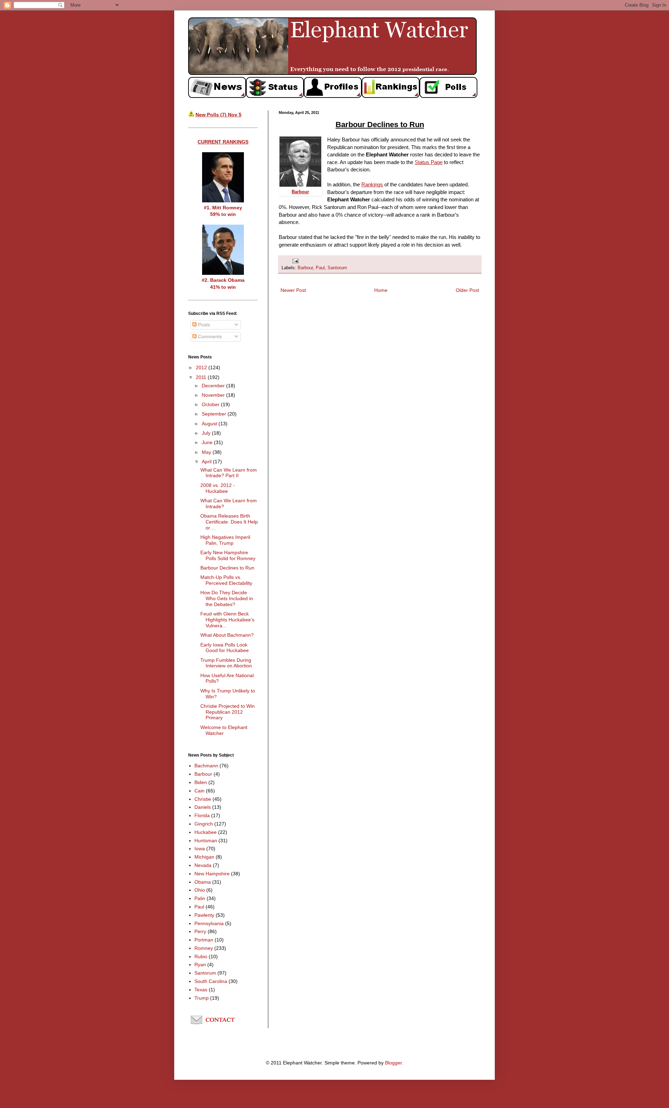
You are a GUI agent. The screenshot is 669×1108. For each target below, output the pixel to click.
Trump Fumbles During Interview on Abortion (226, 663)
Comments (209, 336)
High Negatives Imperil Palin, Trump (225, 540)
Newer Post (293, 290)
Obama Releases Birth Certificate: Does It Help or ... (229, 521)
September (215, 414)
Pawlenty (204, 915)
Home (380, 290)
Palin (199, 898)
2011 (202, 377)
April (207, 461)
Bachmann (206, 765)
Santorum (337, 267)
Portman (203, 940)
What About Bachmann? (227, 635)
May (207, 452)
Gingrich (203, 824)
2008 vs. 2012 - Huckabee (217, 488)
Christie (202, 799)
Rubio (200, 956)
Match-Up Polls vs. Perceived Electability (226, 580)
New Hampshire (212, 873)
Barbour (305, 267)
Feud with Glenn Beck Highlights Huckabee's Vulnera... (227, 619)
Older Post (467, 290)
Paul (320, 267)
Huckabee (205, 832)
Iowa (199, 848)
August (210, 423)
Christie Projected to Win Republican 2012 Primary (227, 712)
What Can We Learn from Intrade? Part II (228, 473)
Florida (202, 815)
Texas (200, 989)
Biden (200, 782)
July (207, 433)
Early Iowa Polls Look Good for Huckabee (224, 647)
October (211, 404)
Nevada (203, 865)
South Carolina (210, 981)
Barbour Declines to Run (227, 568)
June (208, 442)
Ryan (200, 964)
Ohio (199, 890)
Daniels (202, 807)
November (214, 395)
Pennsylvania (209, 923)
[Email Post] (295, 260)
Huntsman (205, 840)
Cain (199, 790)
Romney (203, 948)
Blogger (393, 1063)
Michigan (204, 857)
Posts (203, 324)
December (214, 385)
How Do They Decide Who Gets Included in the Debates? (226, 598)
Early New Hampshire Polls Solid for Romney (227, 555)
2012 (202, 367)
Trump (201, 998)
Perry (200, 931)
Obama (202, 882)
